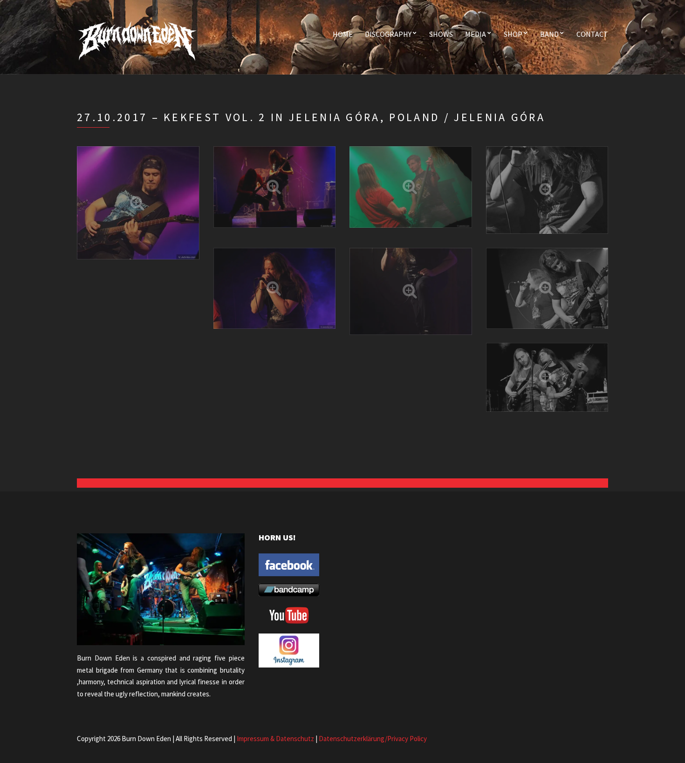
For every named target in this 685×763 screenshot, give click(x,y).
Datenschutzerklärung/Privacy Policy (373, 738)
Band (549, 34)
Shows (441, 34)
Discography (388, 34)
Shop (513, 34)
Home (343, 34)
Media (475, 34)
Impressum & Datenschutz (275, 738)
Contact (592, 34)
